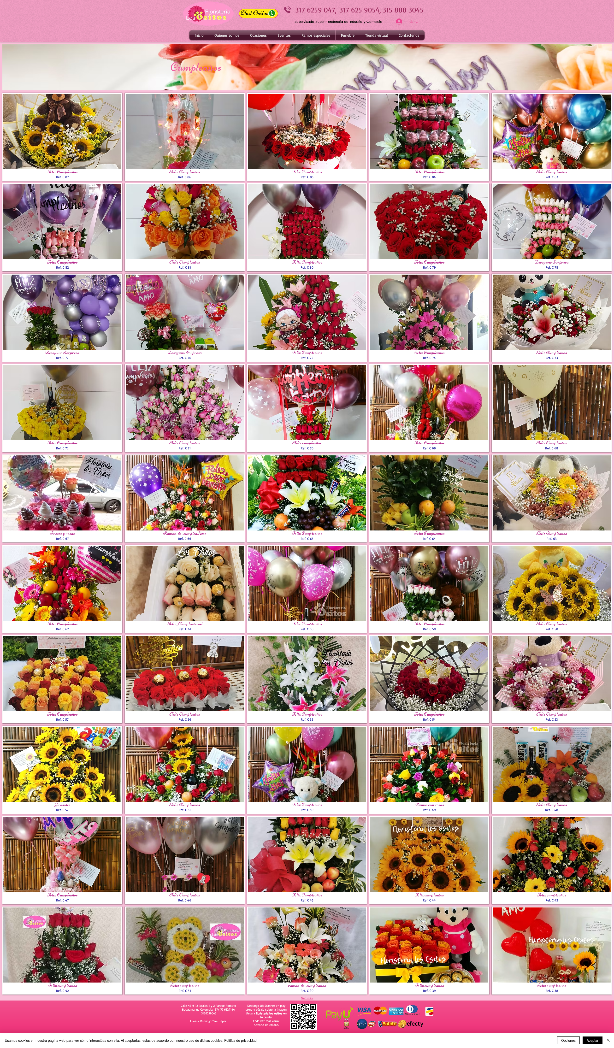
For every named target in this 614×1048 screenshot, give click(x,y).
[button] (258, 35)
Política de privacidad (240, 1040)
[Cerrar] (608, 1040)
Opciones (568, 1040)
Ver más (307, 998)
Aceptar (592, 1040)
